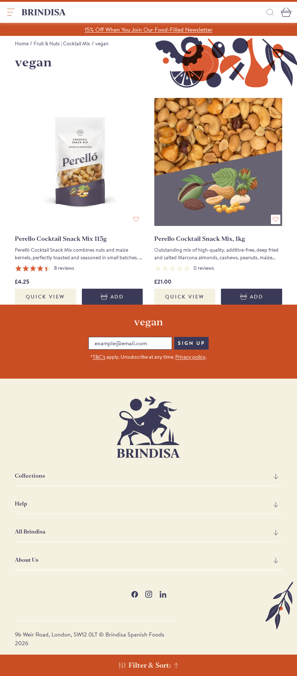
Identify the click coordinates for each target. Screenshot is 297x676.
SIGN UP (191, 343)
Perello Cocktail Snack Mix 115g (61, 239)
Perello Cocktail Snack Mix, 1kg (199, 239)
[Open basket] (286, 12)
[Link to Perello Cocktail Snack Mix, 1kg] (218, 162)
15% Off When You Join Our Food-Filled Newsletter (149, 29)
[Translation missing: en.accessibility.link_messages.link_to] (148, 427)
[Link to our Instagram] (148, 594)
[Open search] (270, 12)
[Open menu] (11, 12)
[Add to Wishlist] (136, 219)
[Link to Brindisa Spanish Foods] (44, 12)
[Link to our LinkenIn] (162, 594)
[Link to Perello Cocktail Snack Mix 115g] (79, 162)
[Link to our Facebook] (134, 594)
